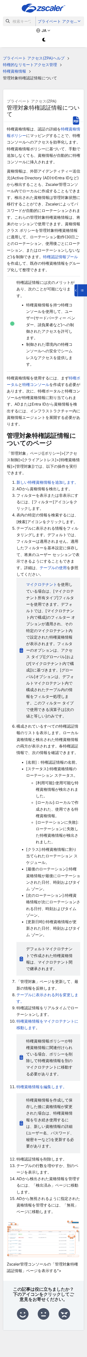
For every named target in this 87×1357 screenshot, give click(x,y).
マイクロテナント (41, 584)
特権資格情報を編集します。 (41, 1086)
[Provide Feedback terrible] (64, 1314)
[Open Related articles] (80, 290)
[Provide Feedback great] (22, 1314)
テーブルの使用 (53, 567)
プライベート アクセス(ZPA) (60, 21)
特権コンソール (35, 384)
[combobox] (19, 21)
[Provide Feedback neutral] (43, 1314)
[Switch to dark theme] (44, 40)
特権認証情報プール (60, 256)
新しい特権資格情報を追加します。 (47, 482)
